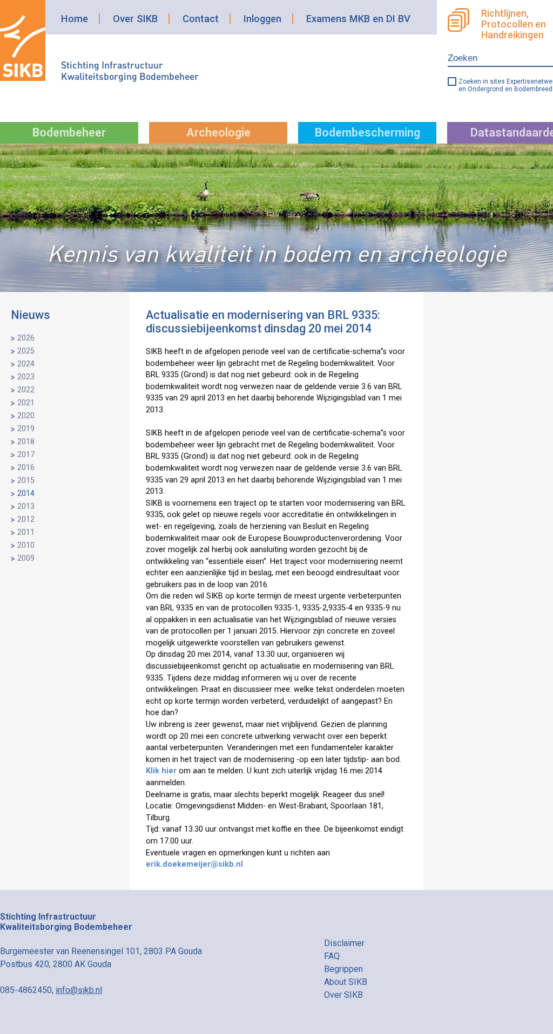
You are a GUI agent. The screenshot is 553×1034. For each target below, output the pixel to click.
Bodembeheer (69, 132)
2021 (26, 402)
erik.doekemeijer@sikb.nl (194, 864)
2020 (26, 415)
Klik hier (161, 771)
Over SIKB (135, 18)
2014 (26, 493)
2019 (26, 428)
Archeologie (218, 132)
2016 (26, 467)
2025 (26, 351)
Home (74, 18)
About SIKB (345, 982)
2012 (26, 519)
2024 (26, 364)
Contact (201, 18)
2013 (26, 506)
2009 (26, 558)
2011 (26, 532)
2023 (26, 377)
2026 (26, 338)
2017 (26, 454)
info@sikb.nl (79, 990)
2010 (26, 545)
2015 (26, 480)
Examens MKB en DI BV (358, 18)
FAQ (332, 956)
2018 (26, 441)
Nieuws (30, 315)
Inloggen (262, 18)
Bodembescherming (367, 132)
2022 (26, 389)
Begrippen (343, 969)
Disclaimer (344, 943)
